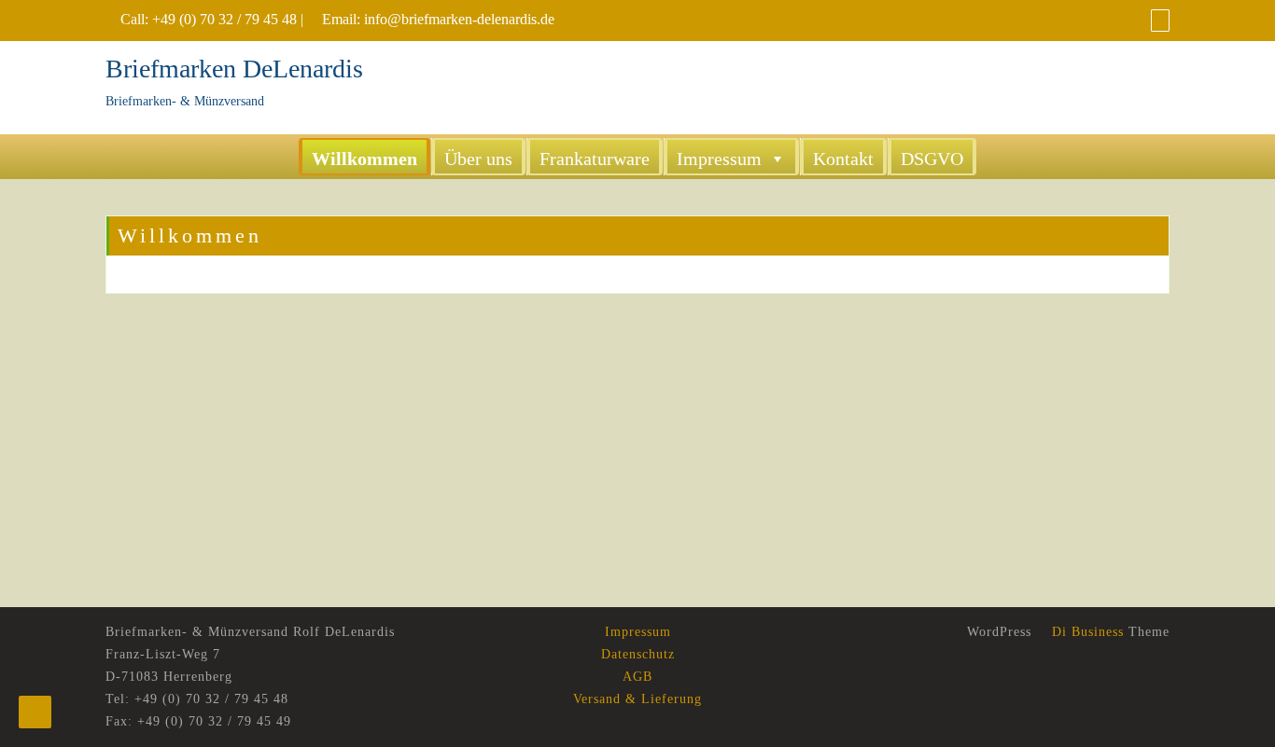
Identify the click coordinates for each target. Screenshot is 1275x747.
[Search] (1160, 20)
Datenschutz (638, 654)
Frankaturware (594, 158)
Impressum (719, 158)
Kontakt (843, 158)
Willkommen (364, 158)
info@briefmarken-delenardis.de (459, 19)
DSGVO (932, 158)
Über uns (478, 158)
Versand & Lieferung (637, 699)
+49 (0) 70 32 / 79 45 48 (224, 19)
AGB (637, 677)
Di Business (1085, 632)
